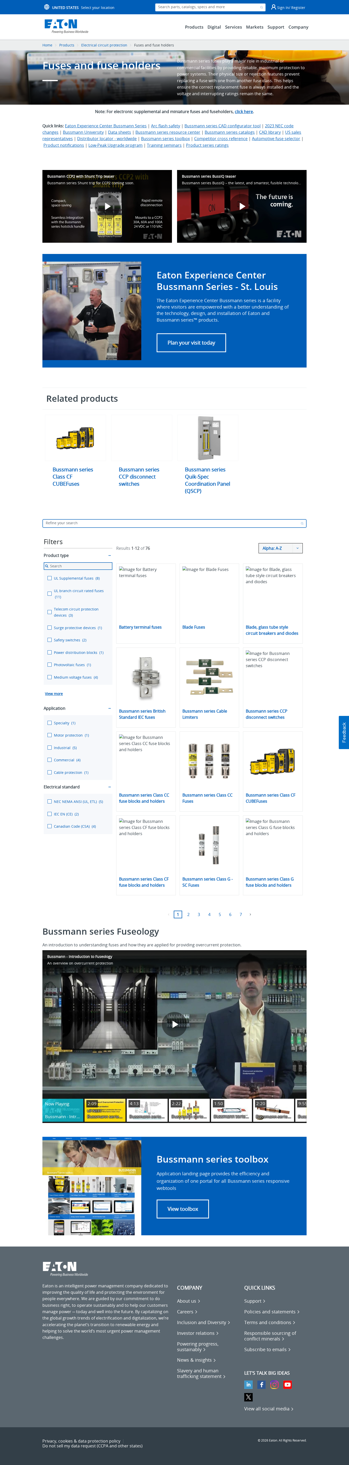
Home (47, 45)
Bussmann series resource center (167, 132)
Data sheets (119, 132)
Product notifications (63, 145)
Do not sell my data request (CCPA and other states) (92, 1446)
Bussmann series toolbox (165, 138)
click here (244, 111)
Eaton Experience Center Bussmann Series (106, 126)
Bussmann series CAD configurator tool (222, 126)
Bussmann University (83, 132)
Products (66, 45)
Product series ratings (207, 145)
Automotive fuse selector (276, 138)
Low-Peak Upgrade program (115, 145)
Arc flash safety (165, 126)
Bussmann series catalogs (230, 132)
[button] (191, 342)
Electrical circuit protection (104, 45)
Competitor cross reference (221, 138)
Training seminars (164, 145)
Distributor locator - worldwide (107, 138)
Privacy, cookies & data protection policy (81, 1441)
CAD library (270, 132)
